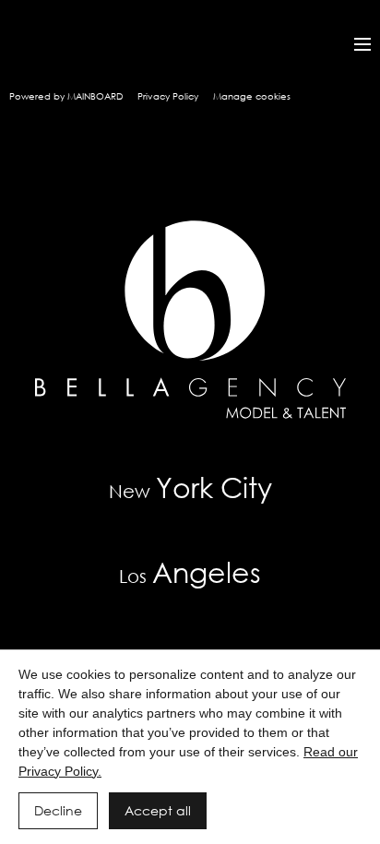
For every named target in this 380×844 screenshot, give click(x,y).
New (190, 487)
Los (190, 571)
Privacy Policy (167, 96)
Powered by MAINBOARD (66, 96)
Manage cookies (252, 96)
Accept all (158, 810)
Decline (58, 810)
